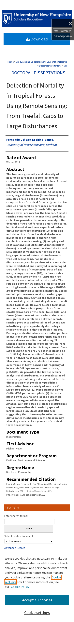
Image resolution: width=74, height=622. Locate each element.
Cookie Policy (20, 587)
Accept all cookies (37, 599)
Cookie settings (37, 612)
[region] (37, 586)
